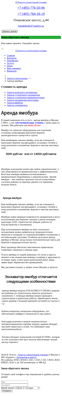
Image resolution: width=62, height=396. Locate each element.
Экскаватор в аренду (26, 357)
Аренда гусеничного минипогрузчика (26, 97)
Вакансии (12, 71)
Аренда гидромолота (17, 105)
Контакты (12, 58)
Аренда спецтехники (17, 78)
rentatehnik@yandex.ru (31, 25)
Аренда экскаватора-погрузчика (23, 100)
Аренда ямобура (15, 102)
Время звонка (8, 388)
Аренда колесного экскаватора (22, 92)
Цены (10, 66)
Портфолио (12, 60)
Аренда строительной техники (33, 354)
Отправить (7, 391)
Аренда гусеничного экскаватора (23, 95)
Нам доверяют (14, 68)
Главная (11, 55)
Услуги (10, 63)
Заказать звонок (9, 31)
